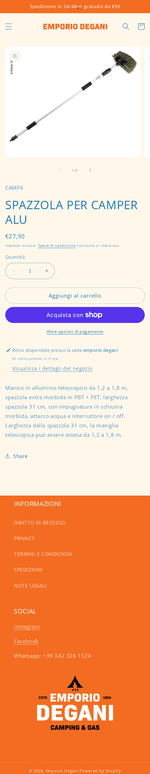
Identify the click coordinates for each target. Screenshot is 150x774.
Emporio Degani (62, 770)
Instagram (27, 626)
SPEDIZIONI (28, 569)
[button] (8, 26)
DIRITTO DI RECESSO (40, 522)
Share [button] (20, 456)
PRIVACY (24, 538)
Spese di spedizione (57, 245)
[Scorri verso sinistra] (59, 170)
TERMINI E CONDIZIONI (43, 554)
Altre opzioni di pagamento (75, 331)
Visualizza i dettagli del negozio (52, 368)
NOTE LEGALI (30, 585)
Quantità (15, 257)
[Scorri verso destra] (90, 170)
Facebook (26, 641)
